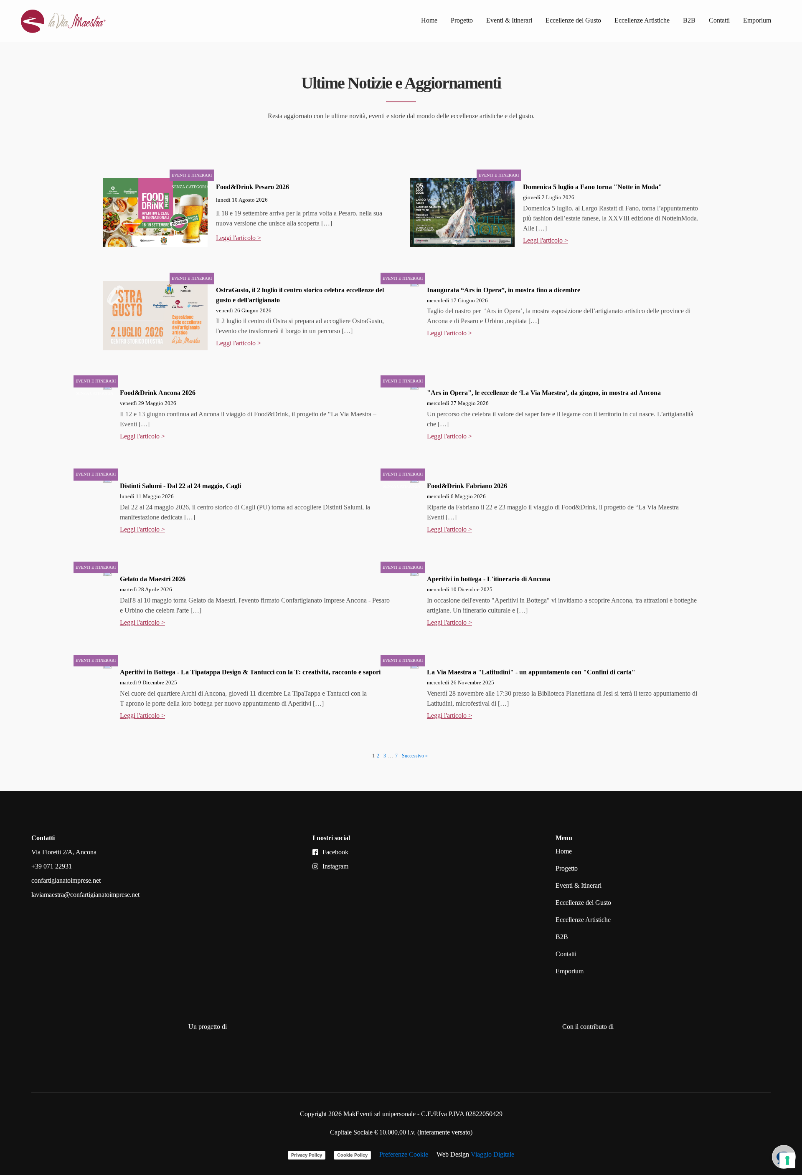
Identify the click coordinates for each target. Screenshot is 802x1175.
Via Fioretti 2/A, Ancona (63, 852)
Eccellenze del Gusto (573, 20)
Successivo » (415, 756)
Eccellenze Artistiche (642, 20)
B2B (689, 20)
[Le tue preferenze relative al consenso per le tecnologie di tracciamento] (787, 1160)
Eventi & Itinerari (509, 20)
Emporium (757, 20)
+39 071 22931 (51, 866)
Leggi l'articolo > (238, 237)
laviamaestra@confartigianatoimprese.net (85, 894)
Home (429, 20)
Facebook (335, 852)
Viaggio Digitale (492, 1154)
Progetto (462, 20)
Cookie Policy (352, 1155)
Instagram (335, 866)
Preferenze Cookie (403, 1154)
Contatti (719, 20)
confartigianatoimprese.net (66, 880)
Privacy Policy (306, 1155)
